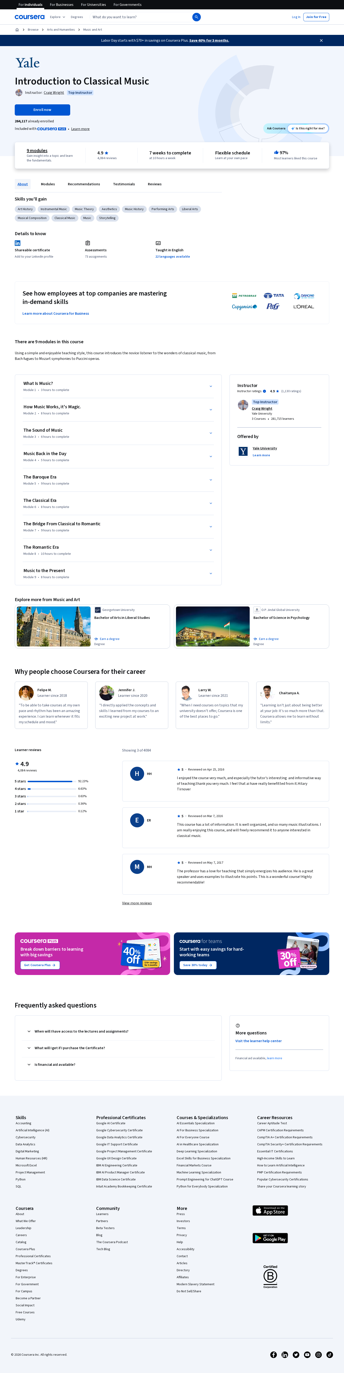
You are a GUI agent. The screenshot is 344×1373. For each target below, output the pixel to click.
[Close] (321, 40)
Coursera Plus (25, 1249)
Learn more (80, 128)
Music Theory (84, 209)
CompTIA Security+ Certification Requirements (289, 1144)
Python (21, 1179)
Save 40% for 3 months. (209, 40)
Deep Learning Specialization (197, 1151)
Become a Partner (28, 1298)
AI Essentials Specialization (196, 1123)
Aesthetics (109, 209)
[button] (77, 17)
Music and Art (92, 29)
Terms (181, 1228)
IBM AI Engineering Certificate (116, 1165)
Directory (183, 1270)
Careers (21, 1235)
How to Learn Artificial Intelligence (281, 1165)
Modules (48, 184)
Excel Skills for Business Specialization (204, 1158)
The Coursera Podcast (112, 1242)
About (23, 184)
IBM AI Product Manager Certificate (120, 1172)
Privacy (182, 1235)
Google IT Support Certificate (117, 1144)
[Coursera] (29, 17)
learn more (274, 1058)
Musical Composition (32, 218)
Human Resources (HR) (31, 1158)
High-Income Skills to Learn (276, 1158)
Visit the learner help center (258, 1041)
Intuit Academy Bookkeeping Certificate (124, 1186)
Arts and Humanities (61, 29)
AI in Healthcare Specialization (198, 1144)
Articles (182, 1263)
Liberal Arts (190, 209)
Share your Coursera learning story (281, 1186)
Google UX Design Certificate (116, 1158)
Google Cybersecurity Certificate (119, 1130)
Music (87, 218)
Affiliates (183, 1277)
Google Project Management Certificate (124, 1151)
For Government (27, 1284)
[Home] (17, 30)
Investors (183, 1221)
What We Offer (26, 1221)
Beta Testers (105, 1228)
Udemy (21, 1319)
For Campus (24, 1291)
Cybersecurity (26, 1137)
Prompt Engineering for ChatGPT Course (205, 1179)
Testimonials (124, 184)
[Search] (196, 17)
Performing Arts (163, 209)
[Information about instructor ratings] (264, 391)
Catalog (21, 1242)
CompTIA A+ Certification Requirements (285, 1137)
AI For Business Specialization (197, 1130)
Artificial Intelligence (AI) (32, 1130)
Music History (134, 209)
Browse (33, 29)
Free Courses (25, 1312)
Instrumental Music (54, 209)
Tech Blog (103, 1249)
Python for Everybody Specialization (202, 1186)
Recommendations (84, 184)
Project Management (30, 1172)
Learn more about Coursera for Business (55, 313)
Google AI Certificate (110, 1123)
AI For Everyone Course (193, 1137)
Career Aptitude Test (272, 1123)
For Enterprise (26, 1277)
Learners (102, 1214)
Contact (182, 1256)
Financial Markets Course (194, 1165)
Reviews (154, 184)
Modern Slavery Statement (195, 1284)
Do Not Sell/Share (189, 1291)
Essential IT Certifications (275, 1151)
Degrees (22, 1270)
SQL (18, 1186)
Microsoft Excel (26, 1165)
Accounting (23, 1123)
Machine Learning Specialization (199, 1172)
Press (181, 1214)
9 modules (37, 150)
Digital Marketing (27, 1151)
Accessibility (185, 1249)
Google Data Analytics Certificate (119, 1137)
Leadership (23, 1228)
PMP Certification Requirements (279, 1172)
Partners (102, 1221)
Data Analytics (25, 1144)
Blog (99, 1235)
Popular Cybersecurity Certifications (282, 1179)
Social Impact (25, 1305)
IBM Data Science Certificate (116, 1179)
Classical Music (65, 218)
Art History (25, 209)
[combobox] (136, 17)
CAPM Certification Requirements (280, 1130)
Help (180, 1242)
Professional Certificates (33, 1256)
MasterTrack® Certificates (34, 1263)
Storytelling (107, 218)
